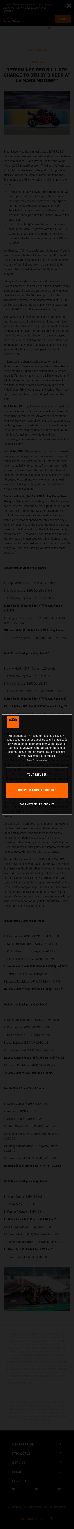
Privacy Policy (32, 760)
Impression (43, 760)
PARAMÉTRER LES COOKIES (37, 804)
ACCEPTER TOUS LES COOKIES (37, 790)
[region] (37, 764)
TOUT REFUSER (37, 775)
